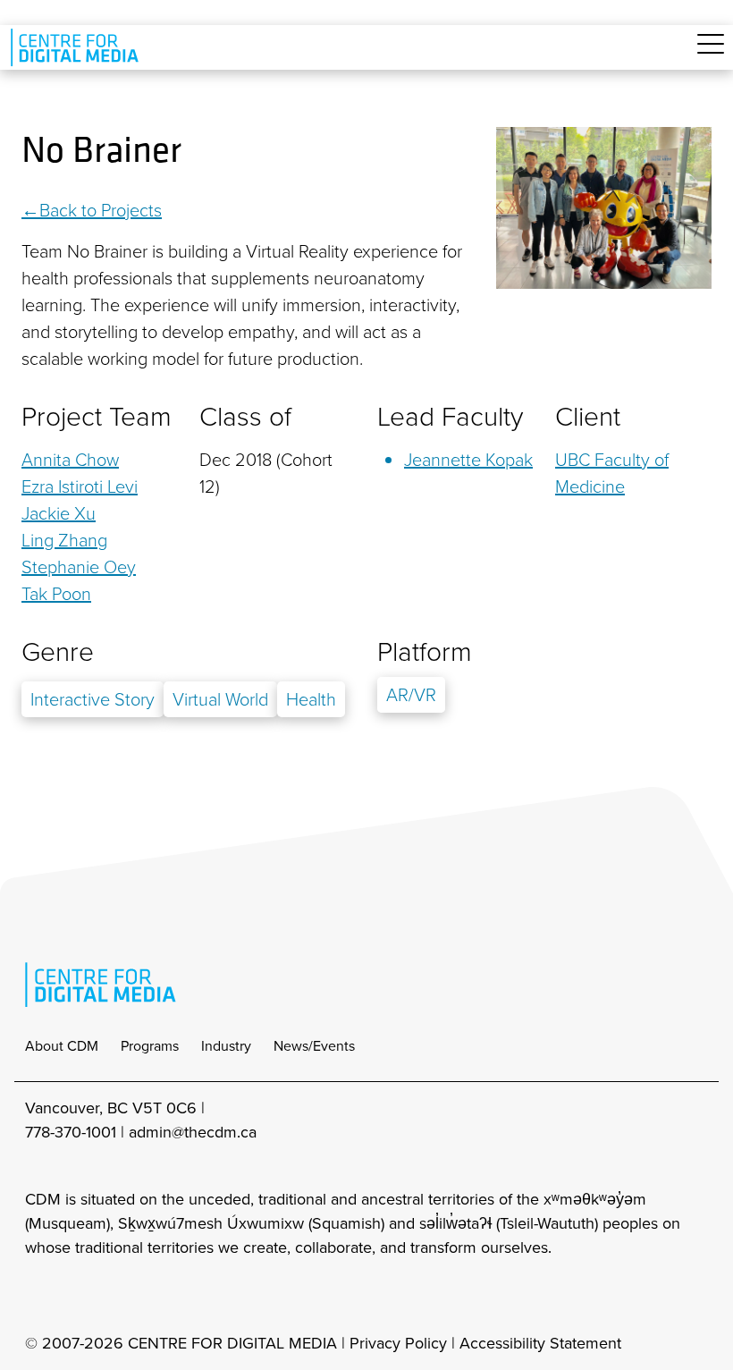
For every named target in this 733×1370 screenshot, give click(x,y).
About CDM (61, 1046)
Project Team (96, 417)
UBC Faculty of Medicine (612, 473)
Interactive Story (92, 699)
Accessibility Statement (540, 1343)
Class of (245, 417)
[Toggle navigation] (710, 54)
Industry (226, 1046)
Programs (150, 1046)
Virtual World (220, 699)
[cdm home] (78, 47)
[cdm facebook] (76, 1295)
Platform (424, 652)
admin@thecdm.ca (193, 1132)
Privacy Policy (398, 1343)
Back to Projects (100, 210)
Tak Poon (56, 593)
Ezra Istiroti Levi (79, 486)
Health (311, 699)
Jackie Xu (58, 513)
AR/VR (411, 694)
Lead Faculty (450, 417)
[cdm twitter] (116, 1295)
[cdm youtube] (155, 1295)
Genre (57, 652)
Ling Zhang (64, 540)
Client (587, 417)
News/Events (314, 1046)
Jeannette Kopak (468, 459)
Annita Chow (70, 459)
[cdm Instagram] (37, 1295)
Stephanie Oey (78, 567)
